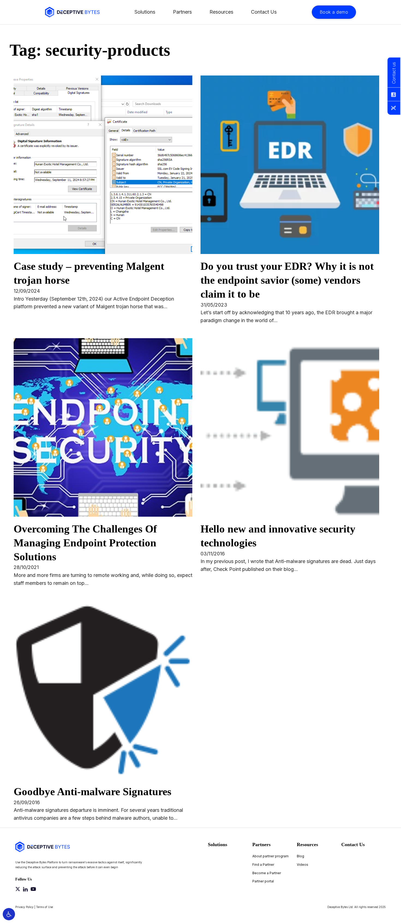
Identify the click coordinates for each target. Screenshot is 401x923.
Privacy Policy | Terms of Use (34, 907)
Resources (221, 12)
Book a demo (334, 12)
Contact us (393, 73)
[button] (9, 914)
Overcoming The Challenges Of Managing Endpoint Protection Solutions (85, 542)
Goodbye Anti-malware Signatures (92, 791)
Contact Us (264, 12)
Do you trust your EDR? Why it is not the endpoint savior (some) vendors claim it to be (287, 280)
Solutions (144, 12)
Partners (182, 12)
